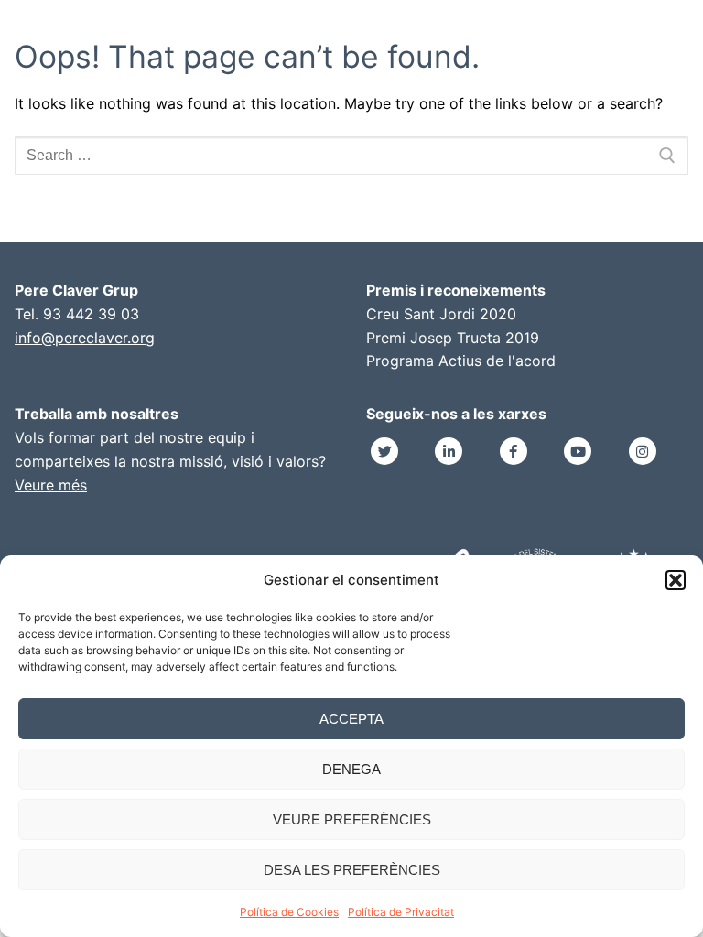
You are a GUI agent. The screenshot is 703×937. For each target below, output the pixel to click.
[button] (675, 580)
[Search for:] (351, 155)
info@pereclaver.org (85, 337)
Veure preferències (352, 819)
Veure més (51, 485)
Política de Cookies (289, 912)
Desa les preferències (352, 870)
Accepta (351, 719)
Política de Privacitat (401, 912)
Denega (351, 769)
